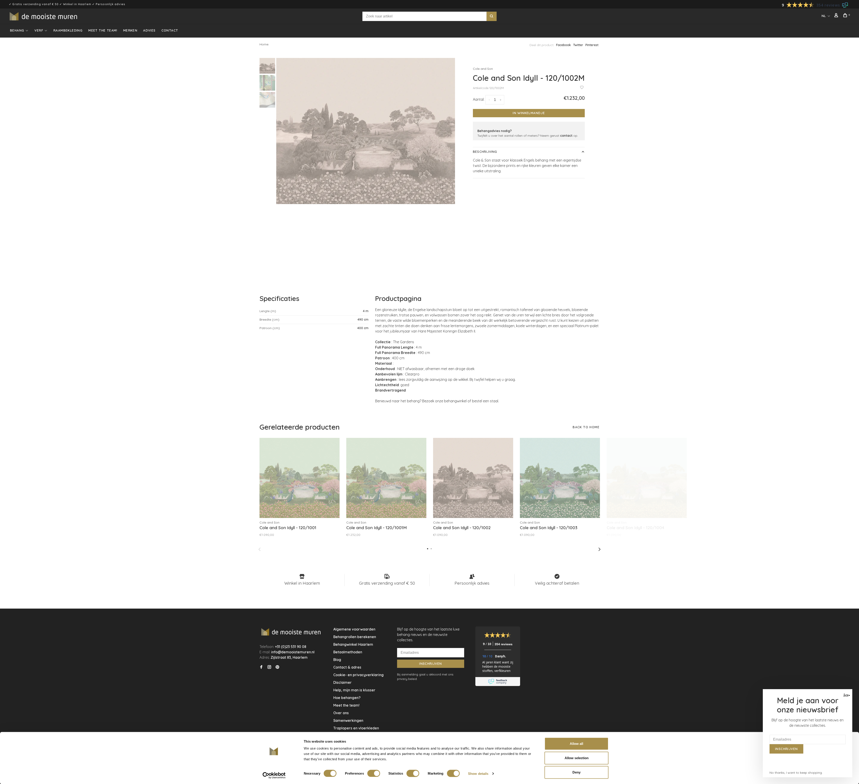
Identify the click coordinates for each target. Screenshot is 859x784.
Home (263, 44)
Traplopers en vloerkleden (356, 728)
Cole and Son (483, 69)
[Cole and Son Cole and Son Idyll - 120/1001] (299, 478)
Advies (149, 30)
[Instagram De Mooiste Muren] (269, 667)
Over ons (341, 713)
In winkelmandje (529, 113)
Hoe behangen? (347, 697)
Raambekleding (68, 30)
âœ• (846, 695)
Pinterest (591, 45)
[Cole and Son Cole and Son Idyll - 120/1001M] (386, 478)
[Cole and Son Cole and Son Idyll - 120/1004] (647, 478)
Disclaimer (342, 682)
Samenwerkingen (348, 720)
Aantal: (478, 99)
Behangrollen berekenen (354, 637)
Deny (576, 772)
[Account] (837, 16)
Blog (337, 659)
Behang (17, 30)
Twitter (578, 45)
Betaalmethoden (347, 652)
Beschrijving (485, 152)
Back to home (586, 427)
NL (824, 16)
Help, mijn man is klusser (354, 690)
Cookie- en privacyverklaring (358, 675)
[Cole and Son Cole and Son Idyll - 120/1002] (473, 478)
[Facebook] (261, 667)
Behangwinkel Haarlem (353, 644)
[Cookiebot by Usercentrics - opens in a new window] (274, 775)
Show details (478, 773)
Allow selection (577, 758)
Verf (38, 30)
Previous (259, 549)
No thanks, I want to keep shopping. (796, 773)
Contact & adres (347, 667)
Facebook (563, 45)
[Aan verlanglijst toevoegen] (582, 87)
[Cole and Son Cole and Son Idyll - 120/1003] (560, 478)
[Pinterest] (277, 667)
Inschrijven (430, 664)
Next (599, 549)
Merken (130, 30)
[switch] (373, 773)
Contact (170, 30)
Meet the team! (102, 30)
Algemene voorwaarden (354, 629)
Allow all (576, 744)
